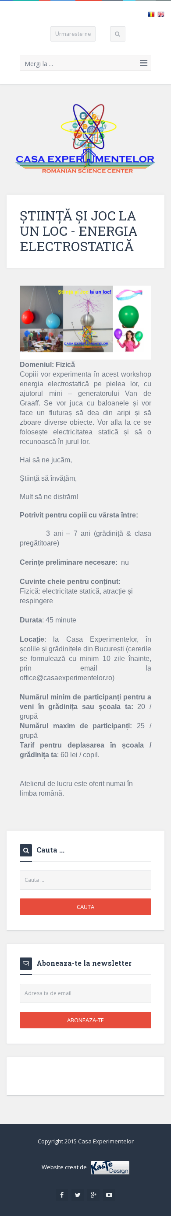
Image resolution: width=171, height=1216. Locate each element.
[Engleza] (160, 13)
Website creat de (66, 1167)
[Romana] (151, 13)
